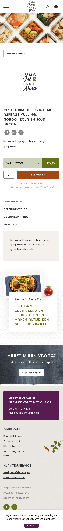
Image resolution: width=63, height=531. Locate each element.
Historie (9, 446)
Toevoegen (38, 175)
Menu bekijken (13, 436)
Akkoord (31, 525)
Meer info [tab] (11, 224)
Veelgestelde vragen (17, 472)
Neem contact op (14, 477)
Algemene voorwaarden (17, 487)
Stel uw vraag (31, 372)
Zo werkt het (12, 441)
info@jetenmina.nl (29, 412)
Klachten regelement (17, 497)
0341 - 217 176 (21, 408)
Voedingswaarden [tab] (17, 216)
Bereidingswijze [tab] (15, 209)
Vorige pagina (15, 53)
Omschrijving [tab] (13, 201)
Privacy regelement (16, 492)
